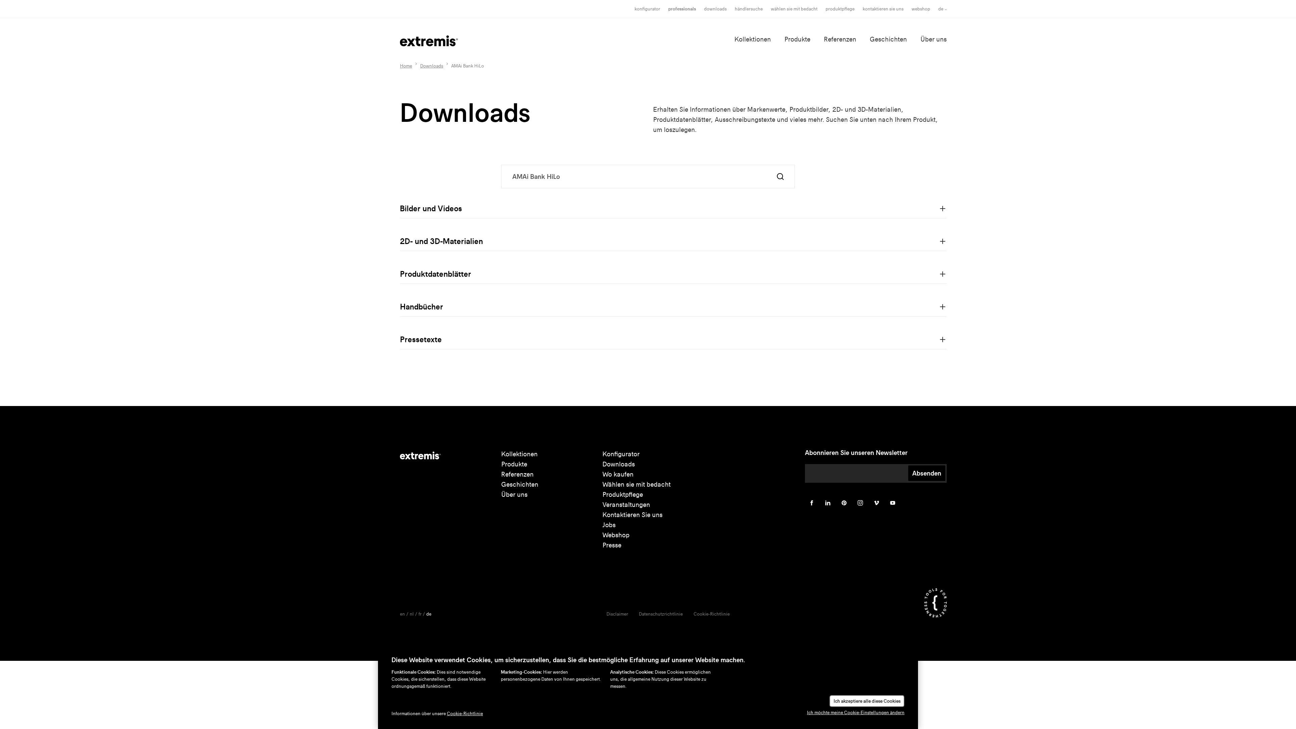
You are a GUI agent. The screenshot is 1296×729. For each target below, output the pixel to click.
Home (406, 66)
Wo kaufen (617, 474)
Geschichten (888, 39)
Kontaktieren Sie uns (883, 9)
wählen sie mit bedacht (794, 9)
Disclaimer (617, 614)
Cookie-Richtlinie (712, 614)
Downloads (715, 9)
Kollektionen (752, 39)
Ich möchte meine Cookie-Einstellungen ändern (856, 713)
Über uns (933, 39)
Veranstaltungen (626, 505)
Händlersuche (749, 9)
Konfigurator (647, 9)
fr (420, 614)
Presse (611, 545)
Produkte (797, 39)
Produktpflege (840, 9)
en (402, 614)
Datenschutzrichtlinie (661, 614)
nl (412, 614)
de (940, 9)
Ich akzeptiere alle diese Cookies (867, 701)
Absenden (926, 473)
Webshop (921, 9)
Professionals (682, 9)
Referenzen (840, 39)
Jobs (609, 525)
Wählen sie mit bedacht (636, 484)
